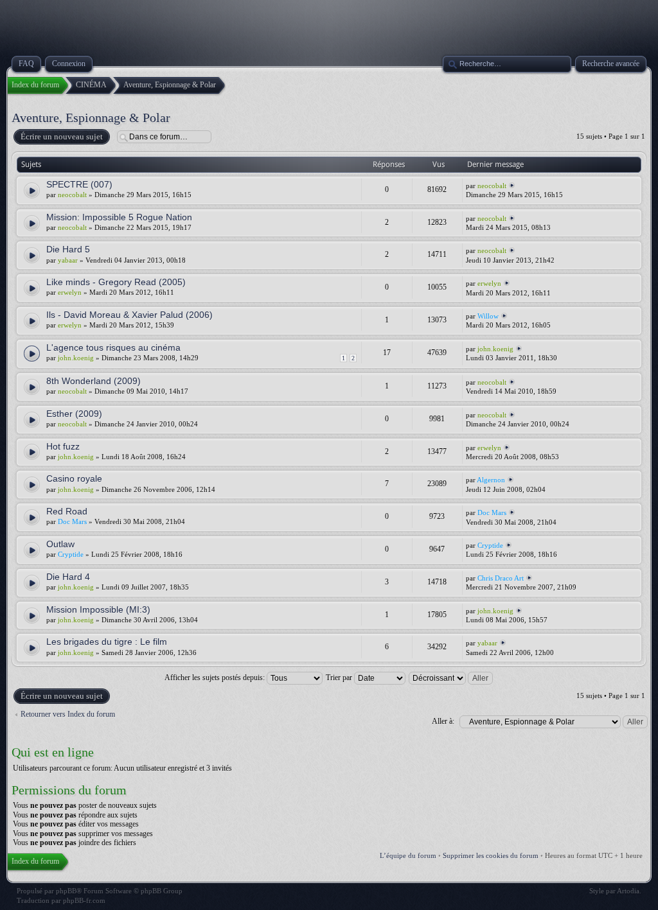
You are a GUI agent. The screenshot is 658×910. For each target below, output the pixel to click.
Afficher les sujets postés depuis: (215, 677)
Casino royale (74, 478)
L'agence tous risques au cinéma (113, 347)
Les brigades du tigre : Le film (106, 641)
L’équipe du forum (408, 855)
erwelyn (70, 292)
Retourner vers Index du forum (68, 714)
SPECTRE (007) (79, 184)
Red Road (66, 511)
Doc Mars (72, 521)
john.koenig (76, 358)
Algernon (491, 480)
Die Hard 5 (68, 249)
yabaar (68, 260)
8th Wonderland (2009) (93, 381)
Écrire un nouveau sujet (62, 136)
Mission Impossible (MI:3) (98, 609)
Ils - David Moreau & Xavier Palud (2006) (129, 315)
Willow (488, 316)
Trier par (340, 677)
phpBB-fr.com (84, 900)
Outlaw (60, 544)
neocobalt (72, 194)
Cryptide (71, 554)
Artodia (628, 891)
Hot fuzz (63, 446)
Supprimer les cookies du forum (490, 855)
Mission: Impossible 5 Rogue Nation (119, 217)
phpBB (66, 891)
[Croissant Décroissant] (451, 677)
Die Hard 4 (68, 577)
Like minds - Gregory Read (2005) (116, 282)
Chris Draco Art (500, 578)
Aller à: (443, 721)
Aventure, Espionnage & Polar (91, 117)
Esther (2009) (74, 413)
